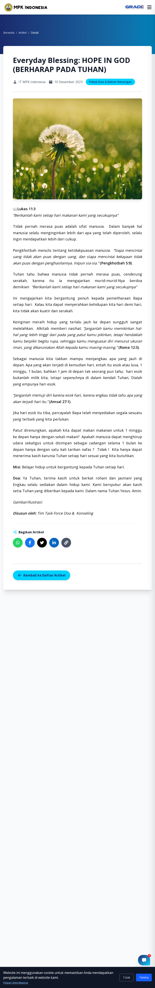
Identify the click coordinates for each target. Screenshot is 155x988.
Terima (144, 977)
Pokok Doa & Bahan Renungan (110, 82)
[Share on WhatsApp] (18, 542)
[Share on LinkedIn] (54, 542)
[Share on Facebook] (30, 542)
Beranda (8, 32)
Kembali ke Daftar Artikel (44, 575)
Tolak (126, 977)
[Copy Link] (66, 542)
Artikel (23, 32)
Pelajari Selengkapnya (15, 982)
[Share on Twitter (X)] (42, 542)
